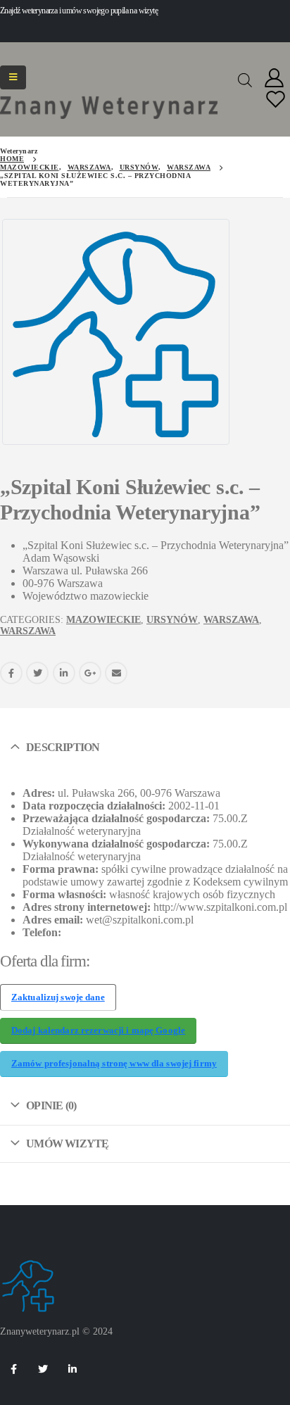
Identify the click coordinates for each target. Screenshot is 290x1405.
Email (116, 673)
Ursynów (172, 620)
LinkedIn (64, 673)
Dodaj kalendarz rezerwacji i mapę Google (98, 1030)
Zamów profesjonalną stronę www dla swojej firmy (114, 1064)
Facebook (11, 673)
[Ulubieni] (276, 100)
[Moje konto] (274, 78)
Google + (90, 673)
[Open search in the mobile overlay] (245, 79)
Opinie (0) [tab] (51, 1105)
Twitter (37, 673)
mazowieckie (103, 620)
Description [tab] (62, 747)
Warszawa (231, 620)
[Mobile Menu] (13, 77)
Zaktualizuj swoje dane (58, 997)
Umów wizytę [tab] (67, 1143)
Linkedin (72, 1369)
